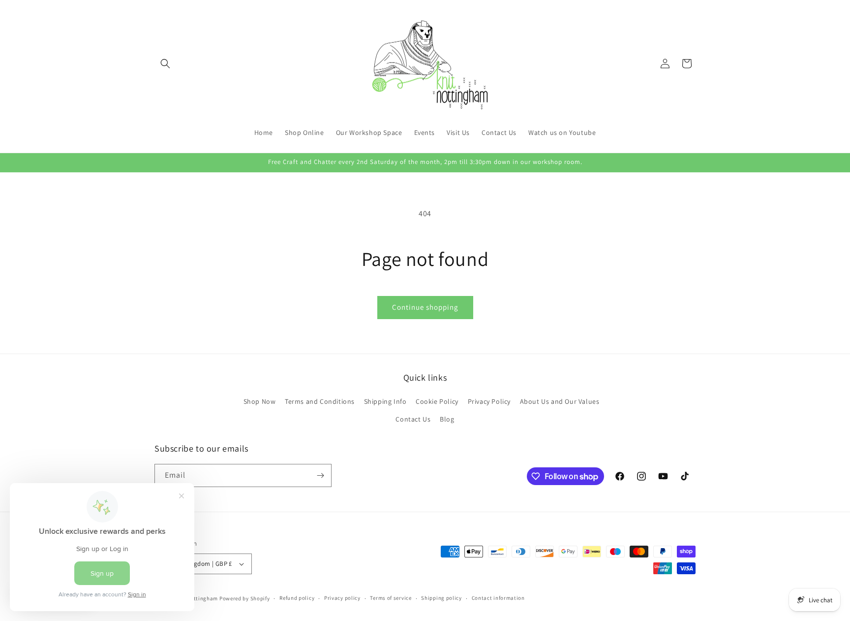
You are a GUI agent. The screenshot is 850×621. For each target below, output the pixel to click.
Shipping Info (385, 401)
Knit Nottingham (196, 598)
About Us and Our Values (560, 401)
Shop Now (259, 401)
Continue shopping (425, 307)
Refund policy (296, 597)
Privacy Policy (489, 401)
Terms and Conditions (320, 401)
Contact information (498, 597)
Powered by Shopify (244, 598)
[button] (165, 63)
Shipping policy (441, 597)
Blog (447, 419)
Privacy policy (342, 597)
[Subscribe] (320, 475)
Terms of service (390, 597)
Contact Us (412, 419)
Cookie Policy (437, 401)
